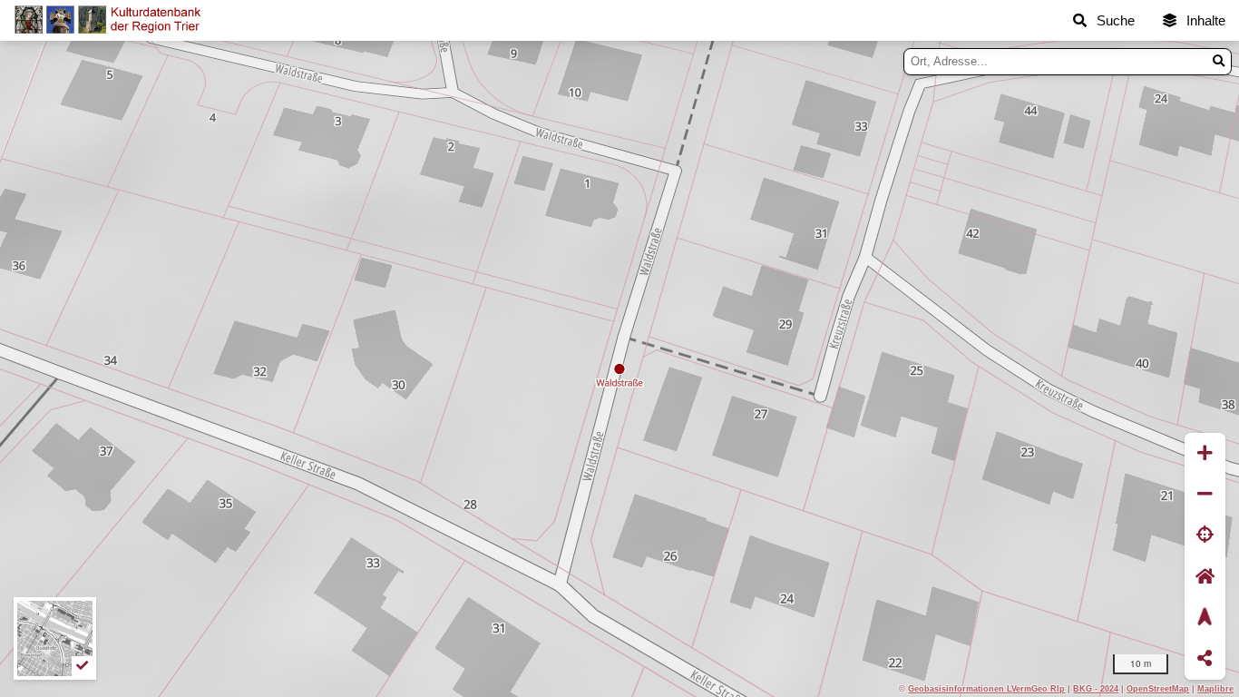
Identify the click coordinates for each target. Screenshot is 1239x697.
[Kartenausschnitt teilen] (1205, 659)
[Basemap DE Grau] (55, 638)
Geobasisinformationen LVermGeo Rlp (986, 688)
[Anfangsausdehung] (1205, 576)
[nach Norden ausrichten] (1205, 617)
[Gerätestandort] (1205, 535)
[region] (619, 369)
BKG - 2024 (1095, 688)
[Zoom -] (1205, 494)
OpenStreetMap (1158, 688)
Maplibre (1215, 688)
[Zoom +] (1205, 453)
